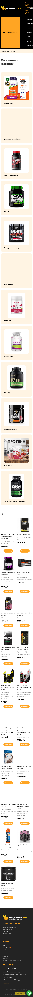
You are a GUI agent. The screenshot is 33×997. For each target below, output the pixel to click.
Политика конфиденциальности (12, 960)
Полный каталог (7, 938)
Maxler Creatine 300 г (24, 534)
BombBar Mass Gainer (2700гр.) (24, 614)
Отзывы (29, 32)
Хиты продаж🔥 (7, 947)
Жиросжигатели (7, 929)
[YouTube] (9, 964)
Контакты (30, 45)
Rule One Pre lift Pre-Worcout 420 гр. (24, 648)
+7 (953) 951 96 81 (9, 968)
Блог (28, 37)
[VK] (7, 964)
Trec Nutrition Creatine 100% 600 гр (8, 648)
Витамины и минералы (9, 927)
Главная (3, 51)
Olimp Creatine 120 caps (23, 574)
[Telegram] (4, 964)
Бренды (29, 19)
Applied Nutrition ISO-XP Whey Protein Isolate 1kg (8, 536)
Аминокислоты (7, 933)
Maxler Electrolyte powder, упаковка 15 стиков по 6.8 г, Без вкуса (7, 731)
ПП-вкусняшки (7, 931)
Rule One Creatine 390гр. (7, 884)
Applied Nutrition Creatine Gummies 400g (23, 806)
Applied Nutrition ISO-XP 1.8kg (24, 767)
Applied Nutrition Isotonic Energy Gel (7, 846)
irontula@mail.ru (7, 971)
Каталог (13, 51)
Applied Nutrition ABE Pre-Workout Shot (24, 846)
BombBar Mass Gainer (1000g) (8, 614)
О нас (28, 28)
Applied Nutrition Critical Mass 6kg (6, 767)
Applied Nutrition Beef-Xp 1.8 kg (8, 805)
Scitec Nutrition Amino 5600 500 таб (8, 574)
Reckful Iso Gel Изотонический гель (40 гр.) (8, 687)
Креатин (5, 935)
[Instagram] (12, 964)
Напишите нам (7, 983)
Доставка (29, 41)
